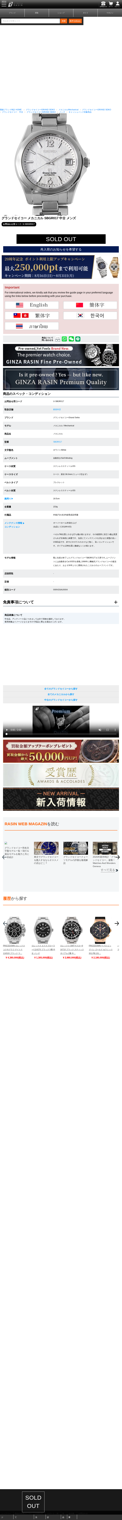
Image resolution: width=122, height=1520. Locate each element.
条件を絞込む (75, 21)
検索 (64, 21)
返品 (63, 1515)
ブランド (12, 13)
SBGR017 (57, 442)
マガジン (109, 13)
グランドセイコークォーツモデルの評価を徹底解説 (75, 860)
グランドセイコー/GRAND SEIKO (40, 110)
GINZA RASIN (11, 4)
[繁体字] (32, 315)
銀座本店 (57, 409)
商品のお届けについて (23, 1515)
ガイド (85, 13)
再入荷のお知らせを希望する (61, 249)
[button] (117, 858)
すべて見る (108, 870)
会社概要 (71, 1515)
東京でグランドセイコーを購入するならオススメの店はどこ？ (46, 860)
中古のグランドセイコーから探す (61, 700)
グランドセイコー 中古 (12, 112)
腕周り (7, 498)
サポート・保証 (52, 1515)
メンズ (62, 112)
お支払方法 (39, 1515)
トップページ (6, 1515)
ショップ (61, 13)
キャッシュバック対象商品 (80, 112)
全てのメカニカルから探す (61, 694)
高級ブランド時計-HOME (11, 110)
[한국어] (90, 315)
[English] (32, 305)
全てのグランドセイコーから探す (61, 688)
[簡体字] (90, 305)
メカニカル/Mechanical (68, 110)
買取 (36, 13)
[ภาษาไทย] (32, 326)
